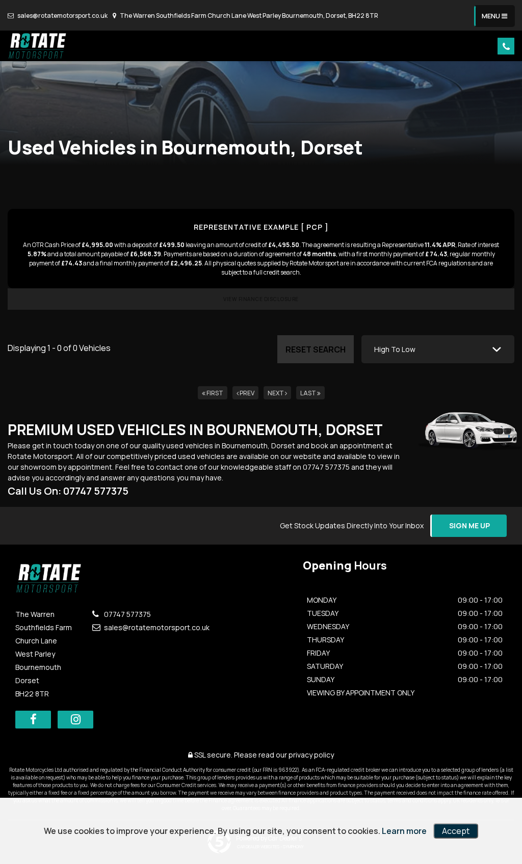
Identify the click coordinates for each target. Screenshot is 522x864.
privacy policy (311, 755)
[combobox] (437, 349)
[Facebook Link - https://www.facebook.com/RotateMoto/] (33, 719)
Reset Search (315, 349)
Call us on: (68, 491)
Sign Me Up (469, 525)
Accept (455, 830)
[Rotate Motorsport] (38, 46)
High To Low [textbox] (394, 349)
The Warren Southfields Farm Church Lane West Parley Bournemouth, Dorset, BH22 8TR (248, 15)
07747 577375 (126, 614)
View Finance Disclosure (261, 299)
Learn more (404, 830)
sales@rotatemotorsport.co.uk (62, 15)
